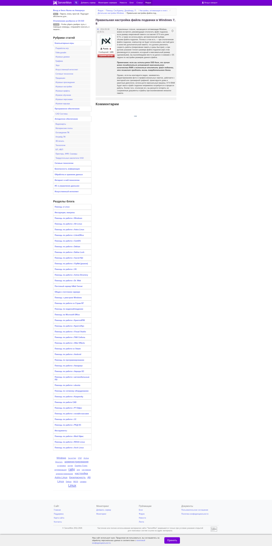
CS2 (80, 458)
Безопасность (77, 477)
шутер (70, 466)
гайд (71, 469)
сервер (83, 481)
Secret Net (72, 458)
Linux (72, 485)
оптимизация (60, 470)
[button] (76, 3)
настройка (81, 473)
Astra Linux (61, 477)
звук (78, 470)
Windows (61, 458)
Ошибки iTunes (81, 466)
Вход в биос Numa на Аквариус (69, 10)
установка (61, 466)
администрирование (76, 461)
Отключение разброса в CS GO (68, 21)
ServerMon (65, 2)
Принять (172, 540)
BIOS (75, 482)
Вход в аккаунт (210, 3)
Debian (69, 482)
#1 (98, 29)
